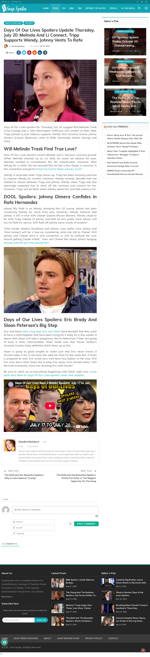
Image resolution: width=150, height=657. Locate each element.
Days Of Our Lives (13, 23)
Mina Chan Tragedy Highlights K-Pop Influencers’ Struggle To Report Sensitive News (126, 154)
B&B (71, 8)
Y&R (80, 8)
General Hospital (125, 31)
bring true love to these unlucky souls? (58, 169)
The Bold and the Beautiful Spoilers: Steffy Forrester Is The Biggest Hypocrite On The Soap (76, 478)
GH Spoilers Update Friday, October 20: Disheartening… (125, 41)
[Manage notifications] (143, 650)
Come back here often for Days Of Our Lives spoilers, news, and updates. (50, 373)
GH (63, 8)
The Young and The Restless (126, 92)
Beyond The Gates (96, 8)
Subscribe (41, 620)
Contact (113, 638)
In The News (128, 8)
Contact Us (16, 2)
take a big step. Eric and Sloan (41, 331)
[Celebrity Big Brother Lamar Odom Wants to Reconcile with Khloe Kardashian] (108, 583)
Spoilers (29, 23)
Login (5, 499)
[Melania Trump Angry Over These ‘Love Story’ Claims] (57, 608)
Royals (113, 8)
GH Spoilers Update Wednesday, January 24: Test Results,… (125, 72)
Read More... (7, 596)
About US (5, 2)
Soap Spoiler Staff (68, 638)
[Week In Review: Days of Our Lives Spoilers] (108, 595)
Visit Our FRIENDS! (117, 126)
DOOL (55, 8)
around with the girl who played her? (26, 242)
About (47, 638)
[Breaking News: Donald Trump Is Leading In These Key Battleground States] (108, 608)
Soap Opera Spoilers (26, 638)
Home (46, 8)
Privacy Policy (93, 638)
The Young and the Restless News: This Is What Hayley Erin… (125, 102)
